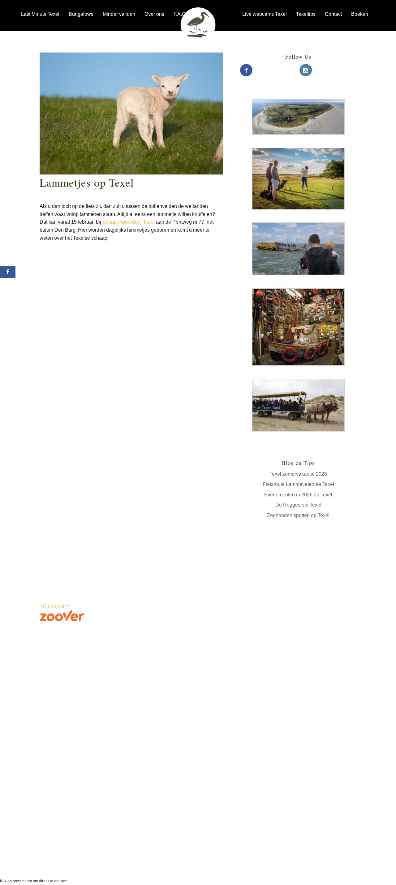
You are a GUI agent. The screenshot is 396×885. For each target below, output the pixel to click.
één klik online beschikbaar (67, 720)
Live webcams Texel (264, 14)
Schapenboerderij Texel (128, 222)
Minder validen (119, 14)
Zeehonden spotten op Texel (298, 515)
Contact (333, 14)
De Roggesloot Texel (298, 505)
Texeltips (306, 14)
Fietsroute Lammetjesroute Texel (298, 484)
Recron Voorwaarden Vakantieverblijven (296, 851)
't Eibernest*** (55, 606)
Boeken (359, 14)
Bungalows (81, 14)
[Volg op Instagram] (131, 713)
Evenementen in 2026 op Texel (298, 494)
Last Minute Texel (40, 14)
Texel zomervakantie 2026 (298, 474)
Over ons (154, 14)
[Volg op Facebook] (119, 713)
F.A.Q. (180, 14)
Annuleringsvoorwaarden (281, 859)
